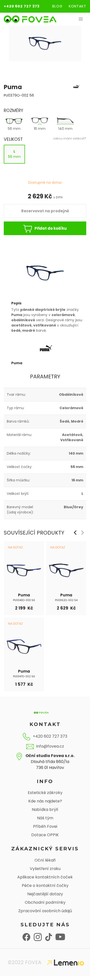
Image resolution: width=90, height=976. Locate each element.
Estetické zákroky (45, 792)
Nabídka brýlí (45, 809)
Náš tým (45, 818)
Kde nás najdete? (45, 801)
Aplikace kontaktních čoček (45, 877)
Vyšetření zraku (45, 868)
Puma (24, 595)
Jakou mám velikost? (69, 138)
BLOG (57, 6)
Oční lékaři (45, 860)
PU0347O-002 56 (24, 676)
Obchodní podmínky (45, 902)
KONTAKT (77, 6)
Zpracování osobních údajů (45, 911)
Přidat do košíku (50, 228)
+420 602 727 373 (22, 6)
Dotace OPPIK (45, 835)
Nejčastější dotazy (45, 894)
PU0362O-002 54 (66, 600)
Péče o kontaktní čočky (45, 885)
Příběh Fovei (45, 826)
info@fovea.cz (50, 746)
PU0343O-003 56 (24, 600)
